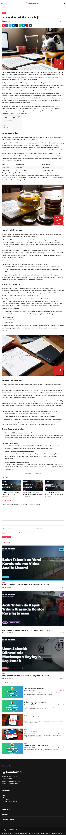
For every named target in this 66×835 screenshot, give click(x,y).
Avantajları (4, 830)
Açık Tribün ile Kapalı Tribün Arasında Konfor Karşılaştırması (32, 493)
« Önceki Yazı (27, 473)
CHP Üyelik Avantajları (31, 731)
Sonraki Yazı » (38, 473)
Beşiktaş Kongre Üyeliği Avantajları (35, 703)
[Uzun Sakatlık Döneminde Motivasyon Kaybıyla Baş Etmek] (54, 485)
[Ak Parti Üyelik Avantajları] (12, 720)
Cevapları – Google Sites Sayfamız (11, 781)
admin (5, 21)
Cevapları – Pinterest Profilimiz (10, 783)
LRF (3, 797)
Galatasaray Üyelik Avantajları (34, 688)
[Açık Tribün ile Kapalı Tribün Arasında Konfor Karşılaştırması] (33, 485)
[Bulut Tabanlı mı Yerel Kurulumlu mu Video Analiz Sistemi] (11, 485)
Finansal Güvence (8, 124)
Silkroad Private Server (42, 833)
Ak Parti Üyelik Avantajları (32, 717)
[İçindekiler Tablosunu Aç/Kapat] (18, 117)
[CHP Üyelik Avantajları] (12, 734)
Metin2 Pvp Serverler (14, 833)
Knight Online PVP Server (28, 833)
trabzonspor (4, 833)
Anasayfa (4, 9)
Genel (9, 9)
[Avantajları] (33, 3)
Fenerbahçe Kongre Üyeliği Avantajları (36, 745)
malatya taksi (56, 833)
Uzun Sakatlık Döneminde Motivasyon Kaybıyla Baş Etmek (54, 493)
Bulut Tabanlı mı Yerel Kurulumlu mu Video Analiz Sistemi (11, 493)
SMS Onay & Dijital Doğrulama (10, 801)
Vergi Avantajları (8, 120)
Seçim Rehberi (6, 799)
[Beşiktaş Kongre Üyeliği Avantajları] (12, 706)
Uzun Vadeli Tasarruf (9, 122)
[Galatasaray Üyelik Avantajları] (12, 692)
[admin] (3, 21)
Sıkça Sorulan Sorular (9, 127)
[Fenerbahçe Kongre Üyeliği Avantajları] (12, 748)
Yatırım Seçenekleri (9, 126)
